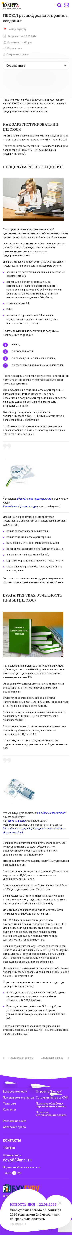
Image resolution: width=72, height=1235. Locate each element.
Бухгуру (21, 29)
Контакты (9, 1109)
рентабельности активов (51, 813)
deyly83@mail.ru (17, 1160)
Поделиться (14, 48)
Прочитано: (19, 42)
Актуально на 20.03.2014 (22, 36)
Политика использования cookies (51, 1114)
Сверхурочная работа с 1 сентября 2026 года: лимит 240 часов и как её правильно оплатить (35, 1214)
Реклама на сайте (14, 1121)
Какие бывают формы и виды (20, 506)
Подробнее (16, 1224)
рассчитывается (17, 820)
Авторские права (14, 1127)
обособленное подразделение (34, 498)
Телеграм (9, 1103)
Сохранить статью (18, 54)
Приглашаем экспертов (18, 1097)
